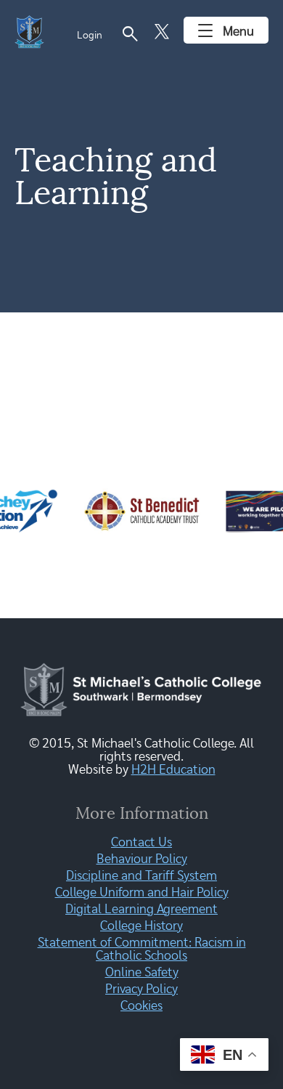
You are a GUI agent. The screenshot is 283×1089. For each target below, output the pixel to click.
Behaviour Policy (142, 859)
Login (89, 36)
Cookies (141, 1006)
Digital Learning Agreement (141, 909)
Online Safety (142, 972)
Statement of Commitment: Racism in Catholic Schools (142, 949)
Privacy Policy (141, 989)
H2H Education (173, 770)
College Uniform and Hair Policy (142, 892)
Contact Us (141, 842)
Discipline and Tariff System (141, 876)
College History (141, 926)
